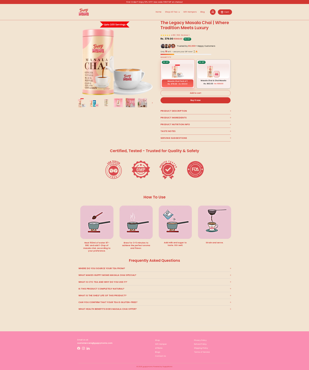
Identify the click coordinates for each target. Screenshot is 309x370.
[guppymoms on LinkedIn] (88, 348)
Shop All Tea (171, 11)
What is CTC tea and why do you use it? (102, 281)
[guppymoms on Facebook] (78, 348)
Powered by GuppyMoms (162, 367)
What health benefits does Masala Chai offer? (107, 308)
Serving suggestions (174, 137)
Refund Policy (200, 344)
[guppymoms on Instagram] (83, 348)
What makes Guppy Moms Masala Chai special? (107, 275)
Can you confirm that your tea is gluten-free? (107, 302)
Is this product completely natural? (101, 288)
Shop (157, 340)
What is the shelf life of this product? (102, 295)
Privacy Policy (200, 340)
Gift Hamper (161, 344)
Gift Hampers (190, 11)
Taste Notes (168, 131)
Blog (202, 11)
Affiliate (159, 348)
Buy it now (195, 100)
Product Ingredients (174, 117)
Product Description (174, 110)
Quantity (166, 57)
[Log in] (213, 12)
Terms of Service (202, 352)
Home (159, 11)
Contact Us (160, 356)
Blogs (157, 352)
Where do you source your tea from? (101, 268)
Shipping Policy (201, 348)
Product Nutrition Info (175, 124)
